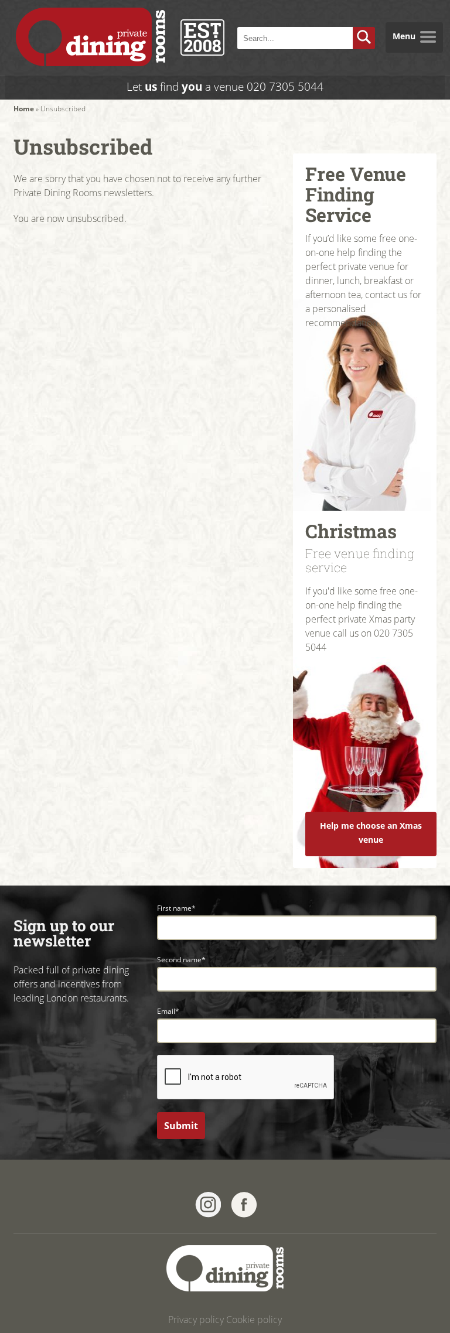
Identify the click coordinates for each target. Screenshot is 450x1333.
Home (23, 109)
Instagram (208, 1205)
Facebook (244, 1205)
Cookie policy (254, 1319)
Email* (168, 1011)
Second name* (181, 960)
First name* (176, 908)
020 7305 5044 (285, 86)
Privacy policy (196, 1319)
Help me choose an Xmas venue (371, 832)
